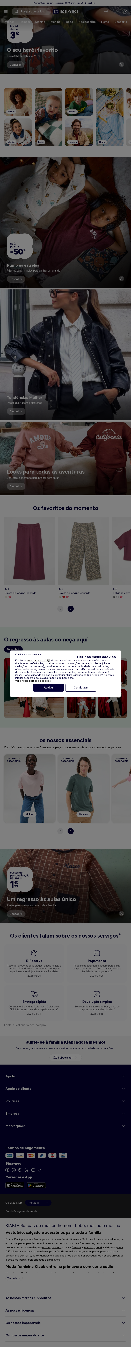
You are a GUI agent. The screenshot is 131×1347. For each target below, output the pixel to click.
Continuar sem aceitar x (28, 654)
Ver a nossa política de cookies (33, 680)
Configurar (81, 687)
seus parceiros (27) (38, 660)
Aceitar (48, 687)
